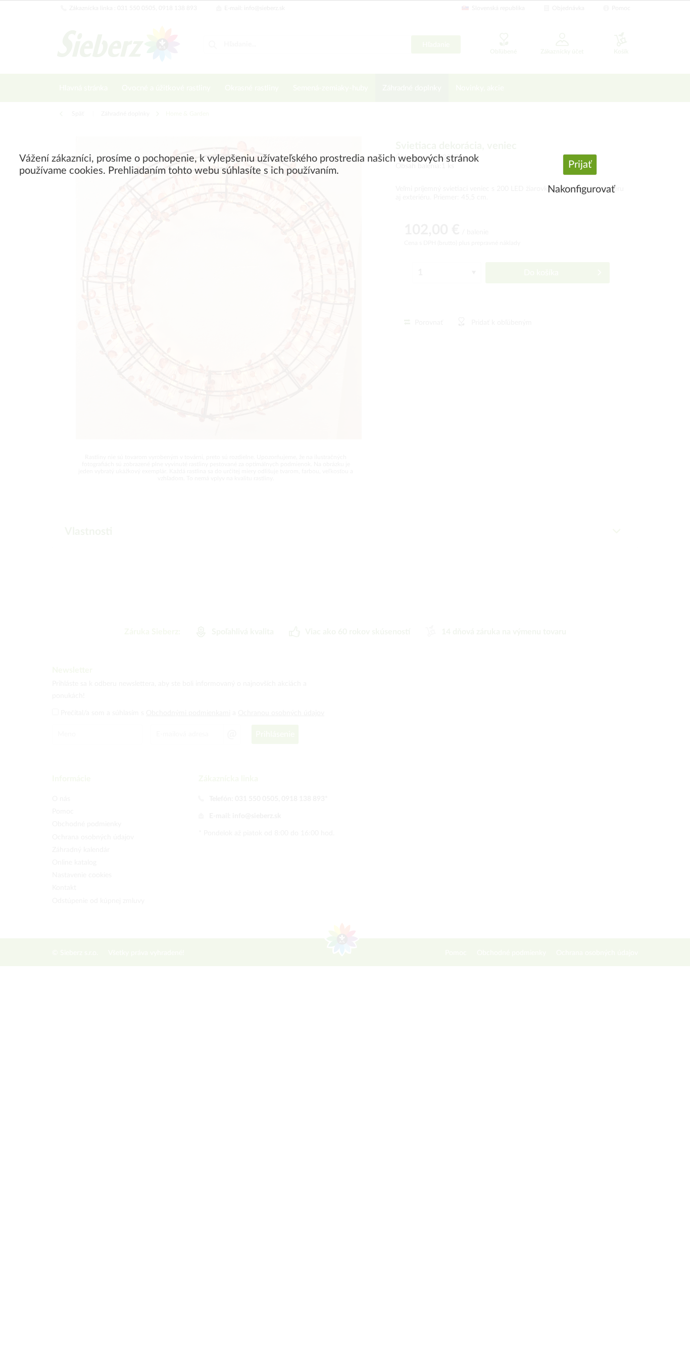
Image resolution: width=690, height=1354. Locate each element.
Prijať (580, 165)
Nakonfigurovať (581, 189)
